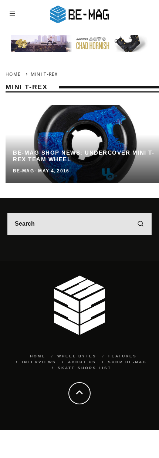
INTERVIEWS (39, 362)
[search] (140, 224)
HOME (37, 356)
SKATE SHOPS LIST (84, 368)
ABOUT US (82, 362)
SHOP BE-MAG (127, 362)
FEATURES (122, 356)
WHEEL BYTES (77, 356)
